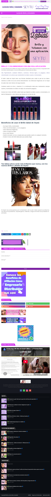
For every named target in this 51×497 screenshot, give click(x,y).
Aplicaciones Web (46, 495)
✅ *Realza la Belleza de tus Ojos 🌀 (15, 486)
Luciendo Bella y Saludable (25, 13)
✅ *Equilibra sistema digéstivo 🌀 (15, 448)
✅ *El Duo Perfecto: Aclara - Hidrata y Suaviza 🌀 (18, 416)
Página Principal (4, 17)
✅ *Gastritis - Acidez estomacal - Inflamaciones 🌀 (18, 442)
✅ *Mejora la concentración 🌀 (14, 454)
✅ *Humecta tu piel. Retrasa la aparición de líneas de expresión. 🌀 (22, 399)
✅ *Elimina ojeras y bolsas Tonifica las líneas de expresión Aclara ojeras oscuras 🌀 (25, 469)
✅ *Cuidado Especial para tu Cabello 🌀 (16, 421)
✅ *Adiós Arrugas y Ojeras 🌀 (14, 410)
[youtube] (38, 306)
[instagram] (13, 306)
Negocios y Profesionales (37, 495)
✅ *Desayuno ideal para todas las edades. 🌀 (17, 431)
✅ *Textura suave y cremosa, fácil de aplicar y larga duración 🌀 (21, 480)
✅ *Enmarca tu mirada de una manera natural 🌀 (18, 475)
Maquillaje (10, 17)
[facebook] (13, 303)
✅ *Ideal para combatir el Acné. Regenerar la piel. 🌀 (19, 404)
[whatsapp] (38, 303)
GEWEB (29, 495)
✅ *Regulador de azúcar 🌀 (13, 437)
